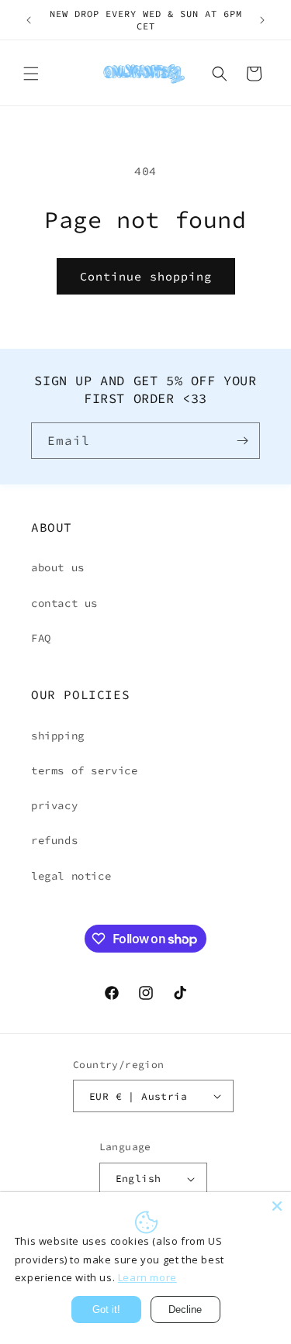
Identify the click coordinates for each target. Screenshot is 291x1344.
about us (58, 567)
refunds (54, 840)
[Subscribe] (242, 440)
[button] (31, 74)
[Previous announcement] (29, 20)
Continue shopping (146, 276)
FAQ (41, 638)
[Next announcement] (262, 20)
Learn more (147, 1277)
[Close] (277, 1206)
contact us (64, 603)
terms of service (84, 770)
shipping (58, 736)
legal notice (71, 876)
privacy (54, 805)
